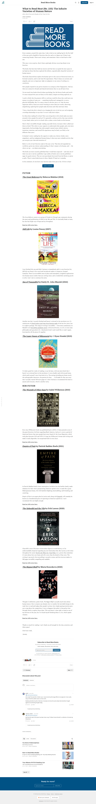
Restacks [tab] (32, 680)
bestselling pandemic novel (39, 328)
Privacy (48, 794)
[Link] (20, 173)
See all (25, 772)
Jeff (26, 693)
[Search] (75, 2)
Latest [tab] (27, 738)
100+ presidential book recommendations (32, 764)
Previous (28, 670)
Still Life (26, 229)
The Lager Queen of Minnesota (35, 336)
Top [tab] (24, 738)
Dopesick (59, 496)
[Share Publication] (78, 2)
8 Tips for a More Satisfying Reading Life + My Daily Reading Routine (39, 754)
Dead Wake (52, 553)
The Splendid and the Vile (33, 508)
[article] (48, 745)
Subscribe (84, 2)
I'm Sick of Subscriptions (30, 743)
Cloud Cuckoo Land (37, 324)
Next (69, 670)
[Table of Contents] (2, 402)
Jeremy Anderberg (26, 16)
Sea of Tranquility (30, 282)
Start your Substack (44, 797)
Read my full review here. (30, 225)
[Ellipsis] (73, 693)
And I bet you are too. (27, 744)
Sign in (91, 2)
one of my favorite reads (50, 324)
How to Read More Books (30, 752)
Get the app (55, 797)
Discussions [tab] (33, 738)
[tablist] (28, 680)
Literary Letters (29, 713)
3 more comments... (27, 731)
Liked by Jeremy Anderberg (32, 695)
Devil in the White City (42, 553)
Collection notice (58, 794)
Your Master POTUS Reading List (33, 762)
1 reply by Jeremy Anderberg (33, 709)
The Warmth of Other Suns (34, 390)
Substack (41, 801)
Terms (52, 794)
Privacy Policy (58, 654)
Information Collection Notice (47, 654)
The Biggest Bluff (29, 567)
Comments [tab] (25, 680)
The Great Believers (30, 177)
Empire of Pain (28, 446)
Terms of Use (54, 653)
